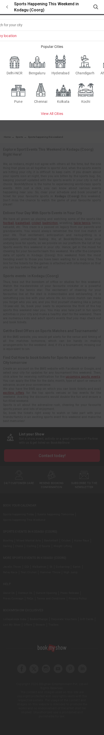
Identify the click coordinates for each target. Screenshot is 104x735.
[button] (7, 7)
